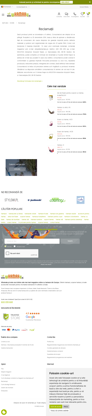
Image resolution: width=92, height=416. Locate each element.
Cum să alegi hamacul (8, 384)
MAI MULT (65, 2)
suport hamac (49, 219)
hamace (4, 214)
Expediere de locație (53, 354)
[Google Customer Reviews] (34, 316)
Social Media (84, 7)
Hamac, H (60, 145)
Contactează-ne (21, 7)
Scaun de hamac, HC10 (65, 132)
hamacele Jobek (30, 214)
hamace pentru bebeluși (73, 219)
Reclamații (4, 381)
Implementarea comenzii (55, 351)
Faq (2, 369)
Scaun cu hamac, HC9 (64, 119)
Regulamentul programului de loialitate (59, 357)
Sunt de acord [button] (56, 406)
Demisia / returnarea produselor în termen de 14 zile (17, 345)
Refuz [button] (66, 406)
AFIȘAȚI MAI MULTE (46, 264)
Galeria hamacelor (7, 348)
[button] (59, 14)
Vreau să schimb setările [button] (59, 411)
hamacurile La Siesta (16, 214)
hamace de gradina (57, 214)
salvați (9, 247)
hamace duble (71, 214)
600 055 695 (7, 302)
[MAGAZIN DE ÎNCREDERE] (11, 316)
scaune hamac (25, 217)
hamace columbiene (71, 217)
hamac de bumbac (13, 219)
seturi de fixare (13, 217)
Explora (17, 169)
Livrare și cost (5, 341)
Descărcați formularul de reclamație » (30, 81)
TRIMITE (70, 241)
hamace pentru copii (55, 217)
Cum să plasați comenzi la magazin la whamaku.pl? (17, 378)
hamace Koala (43, 214)
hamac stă (25, 219)
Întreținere (4, 391)
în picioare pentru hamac (27, 222)
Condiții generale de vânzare (56, 348)
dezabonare (21, 247)
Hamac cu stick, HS (63, 107)
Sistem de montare (7, 387)
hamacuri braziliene (39, 217)
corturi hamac (55, 222)
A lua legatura (5, 375)
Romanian (7, 7)
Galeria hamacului (17, 164)
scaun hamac (11, 222)
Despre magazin (6, 372)
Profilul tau (50, 341)
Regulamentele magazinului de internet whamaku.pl (63, 345)
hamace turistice (36, 219)
